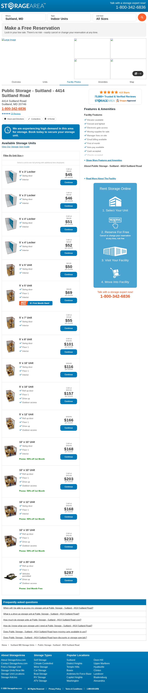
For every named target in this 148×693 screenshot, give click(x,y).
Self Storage (40, 660)
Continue (69, 182)
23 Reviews (16, 114)
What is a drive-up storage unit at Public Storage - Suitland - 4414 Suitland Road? (41, 614)
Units (45, 82)
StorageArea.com (14, 688)
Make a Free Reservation (32, 28)
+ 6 (139, 73)
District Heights (74, 663)
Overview (16, 82)
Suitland (71, 660)
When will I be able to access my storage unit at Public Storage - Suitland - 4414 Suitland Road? (48, 608)
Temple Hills (73, 667)
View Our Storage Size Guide (15, 146)
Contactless (35, 119)
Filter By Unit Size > (13, 155)
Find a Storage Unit (11, 667)
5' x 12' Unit (26, 414)
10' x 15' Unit (27, 530)
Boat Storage (40, 674)
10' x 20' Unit (27, 562)
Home (4, 645)
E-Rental (51, 119)
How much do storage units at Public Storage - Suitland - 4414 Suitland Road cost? (42, 620)
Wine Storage (41, 667)
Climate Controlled (43, 663)
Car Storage (40, 670)
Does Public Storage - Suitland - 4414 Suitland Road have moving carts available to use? (45, 631)
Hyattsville (99, 667)
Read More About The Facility (101, 178)
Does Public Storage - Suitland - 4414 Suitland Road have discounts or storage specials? (45, 637)
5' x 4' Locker (27, 218)
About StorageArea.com (13, 660)
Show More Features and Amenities (104, 160)
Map (132, 82)
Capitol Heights (75, 677)
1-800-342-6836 (14, 109)
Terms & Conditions (73, 689)
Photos (74, 82)
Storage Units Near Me (12, 670)
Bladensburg (100, 677)
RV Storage (40, 677)
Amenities (103, 82)
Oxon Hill (98, 660)
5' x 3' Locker (27, 171)
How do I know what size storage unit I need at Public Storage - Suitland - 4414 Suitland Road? (47, 625)
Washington (73, 681)
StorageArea (23, 6)
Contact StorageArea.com (14, 663)
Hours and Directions (15, 119)
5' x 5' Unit (25, 265)
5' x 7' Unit (25, 317)
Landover (98, 674)
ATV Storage (40, 681)
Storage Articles (9, 677)
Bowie (70, 670)
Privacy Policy (55, 689)
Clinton (97, 670)
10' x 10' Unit (27, 442)
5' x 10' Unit (26, 363)
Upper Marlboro (102, 663)
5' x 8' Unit (25, 339)
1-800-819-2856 (93, 689)
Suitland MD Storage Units (22, 645)
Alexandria (99, 681)
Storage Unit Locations (12, 674)
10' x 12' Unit (27, 502)
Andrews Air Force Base (79, 674)
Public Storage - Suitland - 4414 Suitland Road (58, 645)
